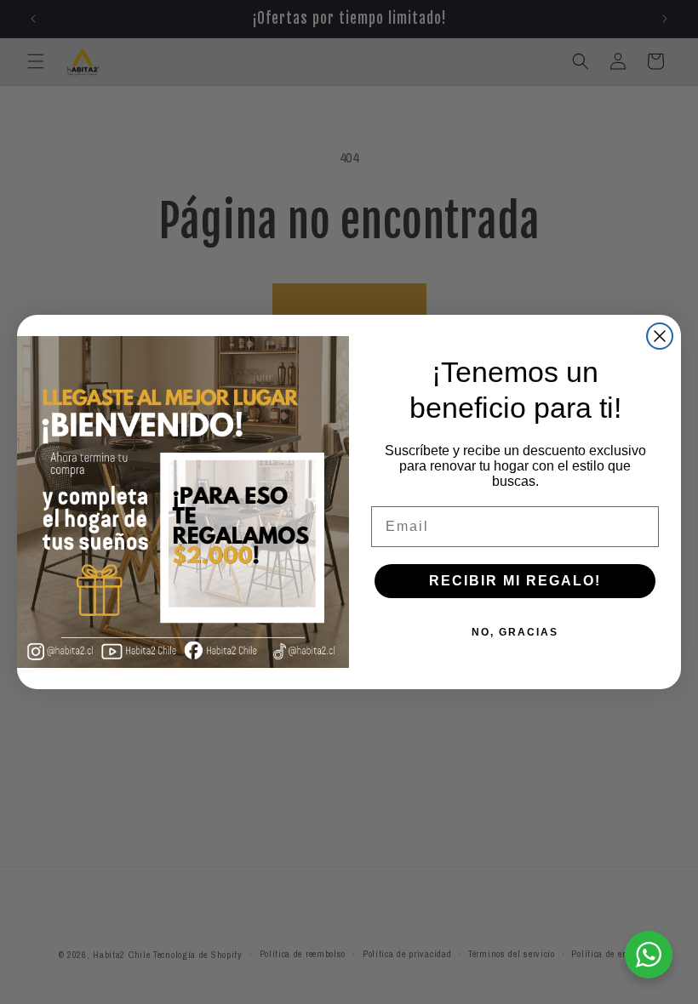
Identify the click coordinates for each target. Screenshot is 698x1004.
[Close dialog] (659, 336)
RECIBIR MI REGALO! (515, 580)
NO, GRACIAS (515, 632)
